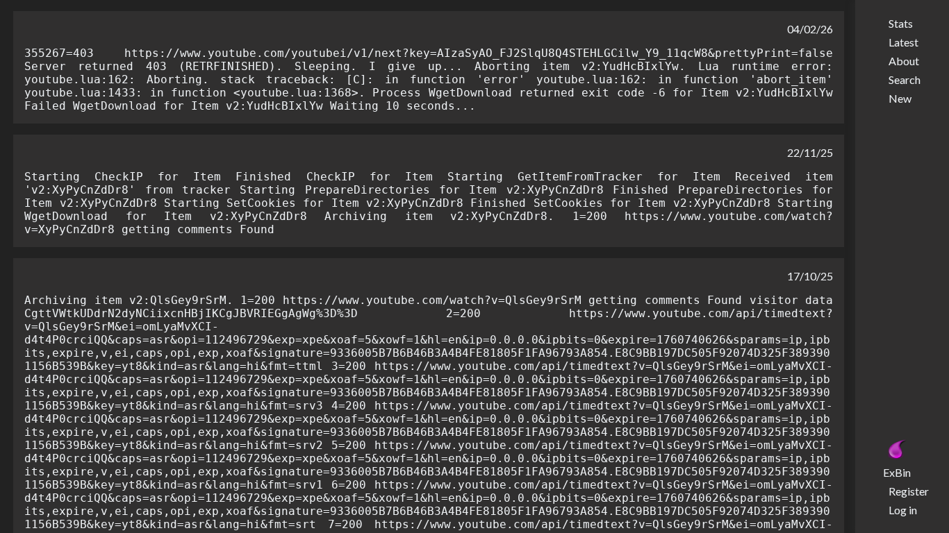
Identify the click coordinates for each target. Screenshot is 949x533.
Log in (903, 509)
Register (909, 491)
